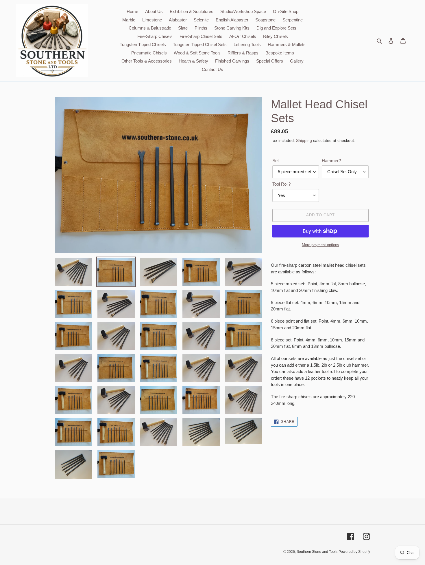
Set (275, 160)
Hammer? (331, 160)
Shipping (304, 140)
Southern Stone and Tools (317, 552)
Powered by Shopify (354, 552)
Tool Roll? (281, 184)
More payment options (320, 245)
